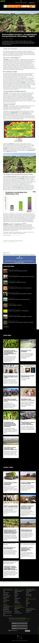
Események (28, 603)
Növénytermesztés (6, 595)
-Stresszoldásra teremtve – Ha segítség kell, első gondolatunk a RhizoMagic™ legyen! (19, 260)
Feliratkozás (27, 630)
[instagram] (19, 638)
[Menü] (38, 1)
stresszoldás (16, 254)
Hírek (9, 48)
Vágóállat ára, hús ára (7, 615)
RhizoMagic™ (32, 254)
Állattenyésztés (6, 600)
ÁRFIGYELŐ (16, 595)
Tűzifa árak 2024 (6, 607)
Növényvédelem (5, 38)
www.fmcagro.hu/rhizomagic (16, 235)
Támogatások (5, 594)
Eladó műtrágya (29, 595)
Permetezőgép (28, 594)
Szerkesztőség (28, 610)
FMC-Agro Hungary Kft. (24, 254)
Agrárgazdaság (6, 592)
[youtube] (21, 638)
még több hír (6, 326)
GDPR (27, 606)
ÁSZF (27, 604)
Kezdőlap (5, 48)
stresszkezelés (9, 254)
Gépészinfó (17, 601)
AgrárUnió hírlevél (13, 630)
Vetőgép (27, 592)
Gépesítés (5, 601)
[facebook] (17, 638)
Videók (27, 601)
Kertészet (5, 598)
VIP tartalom (17, 611)
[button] (21, 1)
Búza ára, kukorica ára (7, 611)
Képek (27, 600)
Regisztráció (17, 608)
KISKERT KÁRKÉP (17, 598)
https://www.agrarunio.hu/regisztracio (10, 241)
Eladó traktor (28, 591)
